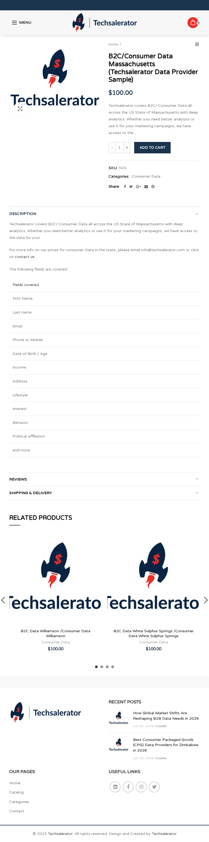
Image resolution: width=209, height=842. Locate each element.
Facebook (128, 787)
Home (113, 44)
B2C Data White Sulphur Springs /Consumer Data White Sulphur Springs (153, 633)
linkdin (115, 787)
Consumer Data (146, 176)
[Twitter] (131, 186)
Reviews (18, 479)
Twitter (154, 787)
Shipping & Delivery (30, 493)
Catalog (16, 792)
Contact (16, 811)
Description (22, 213)
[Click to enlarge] (20, 109)
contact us (25, 256)
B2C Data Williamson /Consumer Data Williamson (55, 633)
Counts (161, 726)
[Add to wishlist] (94, 541)
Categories (19, 802)
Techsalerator (60, 833)
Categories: (119, 176)
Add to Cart (152, 147)
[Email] (146, 186)
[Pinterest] (153, 186)
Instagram (141, 787)
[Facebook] (125, 186)
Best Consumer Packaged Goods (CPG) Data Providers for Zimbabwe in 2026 (165, 745)
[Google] (138, 186)
